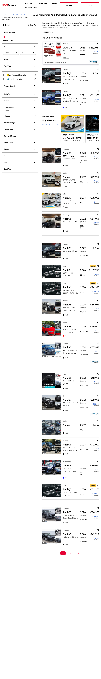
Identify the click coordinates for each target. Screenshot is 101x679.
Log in (90, 5)
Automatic (47, 32)
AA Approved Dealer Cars (18, 75)
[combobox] (11, 52)
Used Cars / (8, 15)
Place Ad (69, 5)
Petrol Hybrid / (21, 15)
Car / (3, 15)
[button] (35, 75)
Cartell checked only (16, 79)
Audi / (15, 15)
